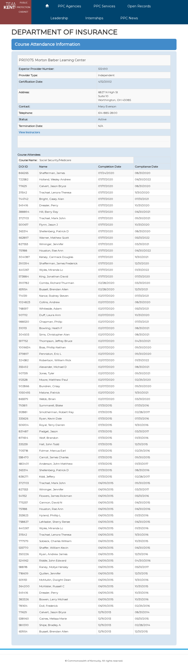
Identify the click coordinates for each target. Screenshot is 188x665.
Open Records (139, 6)
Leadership (59, 18)
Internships (94, 18)
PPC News (129, 18)
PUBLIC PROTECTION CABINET (23, 7)
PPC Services (104, 6)
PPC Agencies (69, 6)
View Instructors (29, 132)
